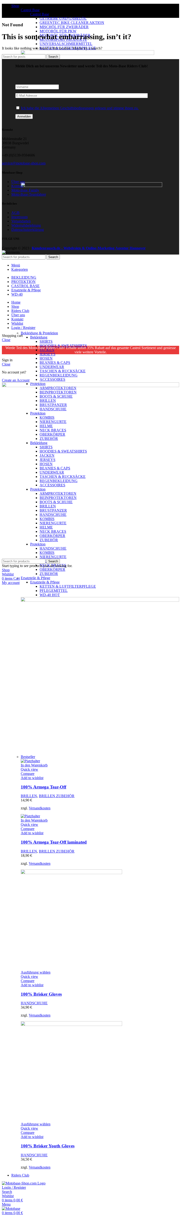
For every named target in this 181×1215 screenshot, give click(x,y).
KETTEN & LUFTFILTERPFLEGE (68, 586)
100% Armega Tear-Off (43, 787)
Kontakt (17, 186)
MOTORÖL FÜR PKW (58, 31)
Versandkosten (39, 808)
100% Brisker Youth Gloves (47, 1145)
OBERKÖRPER (52, 569)
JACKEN (47, 350)
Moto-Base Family (25, 190)
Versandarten (21, 221)
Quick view (29, 769)
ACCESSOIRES (52, 379)
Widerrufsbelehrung (26, 225)
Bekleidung (38, 337)
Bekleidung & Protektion (39, 333)
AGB (15, 213)
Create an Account (15, 380)
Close (6, 340)
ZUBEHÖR (49, 574)
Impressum (19, 217)
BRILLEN (29, 796)
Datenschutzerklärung (27, 230)
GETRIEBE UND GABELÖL (63, 18)
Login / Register (23, 328)
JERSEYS (47, 354)
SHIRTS (46, 341)
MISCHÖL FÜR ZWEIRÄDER (64, 27)
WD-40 (50, 595)
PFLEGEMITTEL (54, 591)
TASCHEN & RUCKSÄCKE (63, 371)
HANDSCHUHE (34, 1003)
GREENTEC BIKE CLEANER (72, 23)
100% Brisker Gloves (41, 994)
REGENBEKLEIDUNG (59, 375)
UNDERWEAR (52, 367)
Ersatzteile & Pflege (35, 578)
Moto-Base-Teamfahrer (28, 194)
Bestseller (28, 757)
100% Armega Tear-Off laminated (54, 842)
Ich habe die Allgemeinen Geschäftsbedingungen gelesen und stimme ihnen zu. (80, 108)
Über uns (18, 182)
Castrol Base (30, 10)
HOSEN (46, 358)
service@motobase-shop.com (23, 163)
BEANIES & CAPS (55, 363)
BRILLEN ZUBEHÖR (56, 796)
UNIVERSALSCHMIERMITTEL (66, 44)
